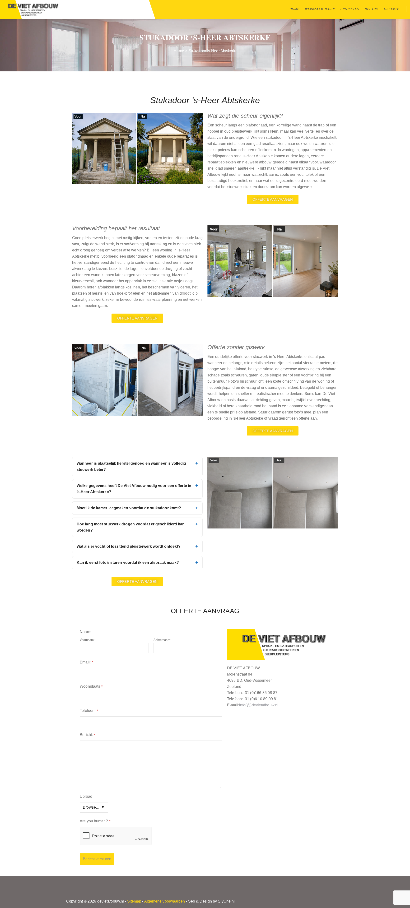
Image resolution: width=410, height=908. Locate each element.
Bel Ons (371, 9)
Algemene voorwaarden (164, 901)
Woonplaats (91, 686)
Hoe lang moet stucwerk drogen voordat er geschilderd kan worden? (131, 527)
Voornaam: (87, 640)
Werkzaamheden (320, 9)
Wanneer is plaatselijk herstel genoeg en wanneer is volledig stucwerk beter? (131, 466)
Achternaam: (162, 640)
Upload (86, 796)
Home (294, 9)
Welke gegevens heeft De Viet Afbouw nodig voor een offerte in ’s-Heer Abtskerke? (134, 489)
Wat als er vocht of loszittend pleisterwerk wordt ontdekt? (129, 546)
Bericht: (87, 735)
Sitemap (134, 901)
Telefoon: (89, 711)
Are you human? (95, 821)
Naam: (85, 632)
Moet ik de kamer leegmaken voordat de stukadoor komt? (129, 508)
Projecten (349, 9)
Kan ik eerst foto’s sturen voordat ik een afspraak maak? (128, 563)
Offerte (391, 9)
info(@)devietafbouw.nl (258, 705)
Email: (86, 662)
